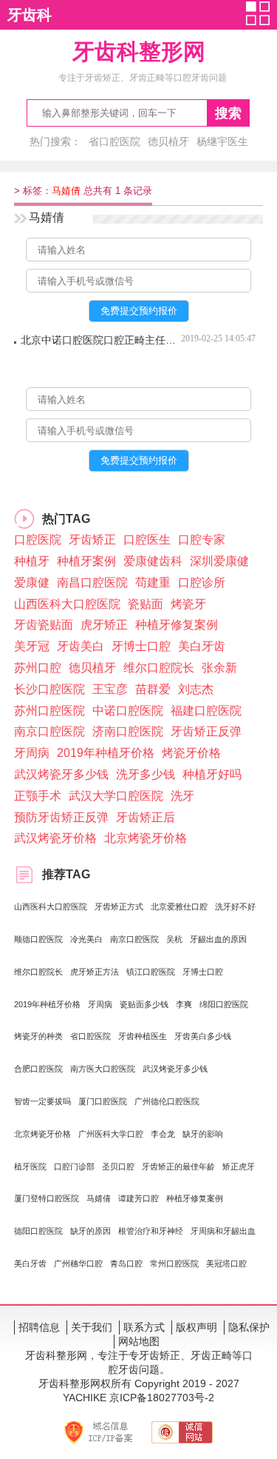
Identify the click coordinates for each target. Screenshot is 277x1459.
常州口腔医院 (174, 1263)
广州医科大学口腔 (110, 1133)
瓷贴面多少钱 (144, 1004)
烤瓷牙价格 (191, 753)
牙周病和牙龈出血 (223, 1230)
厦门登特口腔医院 (46, 1198)
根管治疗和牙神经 (150, 1230)
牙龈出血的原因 (218, 939)
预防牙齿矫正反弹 (61, 817)
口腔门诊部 (74, 1166)
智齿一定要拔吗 (42, 1101)
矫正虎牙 (238, 1166)
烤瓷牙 (188, 604)
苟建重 (153, 582)
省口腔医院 (114, 141)
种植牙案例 (86, 561)
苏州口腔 (37, 667)
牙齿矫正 (92, 539)
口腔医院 (37, 539)
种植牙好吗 (212, 774)
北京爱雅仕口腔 (179, 906)
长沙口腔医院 (49, 689)
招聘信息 (39, 1327)
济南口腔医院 (127, 731)
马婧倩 (98, 1198)
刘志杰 (195, 689)
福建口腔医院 (206, 710)
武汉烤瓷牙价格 (55, 838)
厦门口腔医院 (102, 1101)
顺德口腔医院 (38, 939)
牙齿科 (29, 15)
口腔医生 (147, 539)
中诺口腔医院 (127, 710)
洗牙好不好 (235, 906)
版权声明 (196, 1327)
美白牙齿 (201, 646)
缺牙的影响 (202, 1133)
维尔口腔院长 (158, 667)
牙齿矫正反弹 (206, 731)
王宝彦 (110, 689)
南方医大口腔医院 (102, 1068)
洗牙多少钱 (145, 774)
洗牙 (182, 795)
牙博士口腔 (141, 646)
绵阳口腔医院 (223, 1004)
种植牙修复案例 (176, 624)
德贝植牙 (168, 141)
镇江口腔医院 (150, 971)
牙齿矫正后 (145, 817)
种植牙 (31, 561)
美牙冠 (31, 646)
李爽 (184, 1004)
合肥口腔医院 (38, 1068)
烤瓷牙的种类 (38, 1036)
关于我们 (91, 1327)
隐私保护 (249, 1327)
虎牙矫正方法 (94, 971)
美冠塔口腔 (226, 1263)
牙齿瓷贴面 (43, 624)
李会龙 (163, 1133)
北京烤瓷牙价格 (145, 838)
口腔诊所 (201, 582)
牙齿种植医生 (142, 1036)
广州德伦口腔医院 (166, 1101)
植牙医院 (30, 1166)
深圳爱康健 (219, 561)
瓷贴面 (145, 604)
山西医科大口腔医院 (67, 604)
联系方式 (144, 1327)
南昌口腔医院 (92, 582)
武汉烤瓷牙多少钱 (61, 774)
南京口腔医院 (49, 731)
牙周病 (31, 753)
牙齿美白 (80, 646)
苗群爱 (153, 689)
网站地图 (139, 1341)
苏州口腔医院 (49, 710)
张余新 (219, 667)
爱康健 (31, 582)
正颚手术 (37, 795)
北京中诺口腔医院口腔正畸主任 (101, 340)
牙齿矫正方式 (119, 906)
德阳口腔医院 (38, 1230)
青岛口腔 (126, 1263)
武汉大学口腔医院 (116, 795)
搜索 (228, 113)
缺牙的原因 (90, 1230)
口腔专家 (201, 539)
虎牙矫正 (104, 624)
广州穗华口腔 (78, 1263)
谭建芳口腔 (138, 1198)
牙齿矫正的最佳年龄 (178, 1166)
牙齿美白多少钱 (202, 1036)
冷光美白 (86, 939)
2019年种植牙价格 (105, 753)
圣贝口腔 (118, 1166)
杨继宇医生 (222, 141)
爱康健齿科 (152, 561)
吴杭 (174, 939)
